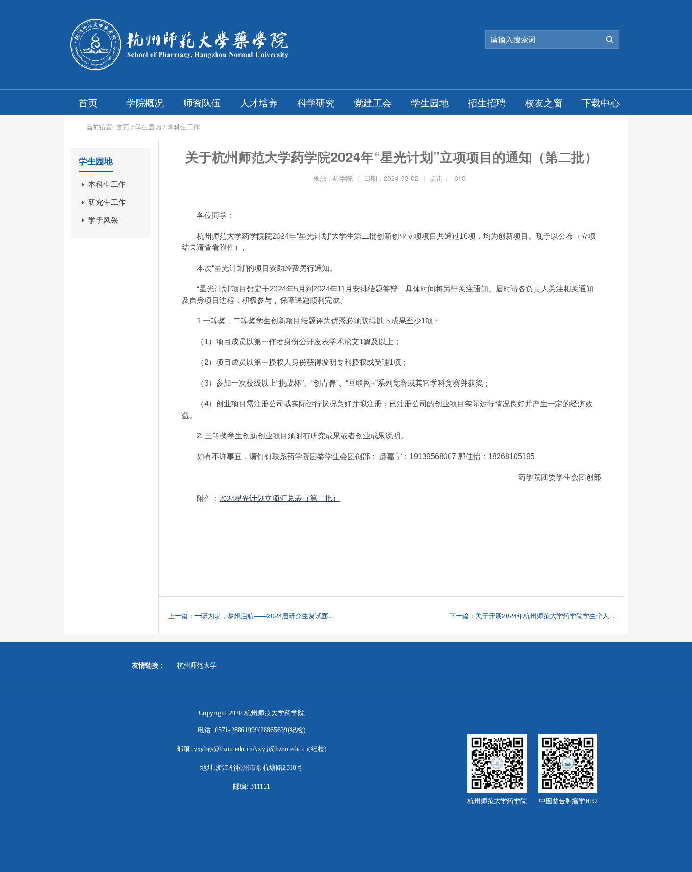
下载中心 (601, 102)
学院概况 (145, 102)
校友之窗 (544, 102)
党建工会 (373, 102)
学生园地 (430, 102)
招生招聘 (487, 102)
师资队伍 (202, 102)
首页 (88, 102)
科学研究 (316, 102)
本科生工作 (183, 127)
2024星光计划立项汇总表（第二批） (279, 498)
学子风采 (103, 220)
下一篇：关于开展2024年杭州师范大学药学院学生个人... (532, 615)
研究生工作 (107, 202)
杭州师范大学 (197, 665)
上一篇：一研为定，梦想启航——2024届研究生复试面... (251, 615)
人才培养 (259, 102)
